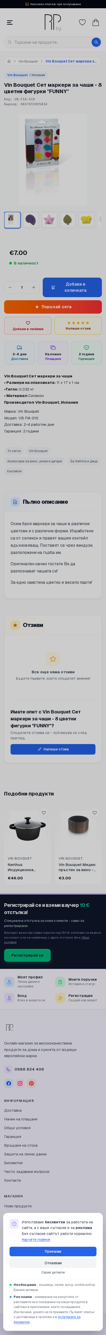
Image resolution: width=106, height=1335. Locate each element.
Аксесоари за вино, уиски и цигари (34, 461)
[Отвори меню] (9, 22)
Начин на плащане (20, 1119)
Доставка (13, 1110)
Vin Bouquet (26, 75)
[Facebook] (8, 1083)
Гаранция (12, 1136)
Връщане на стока (21, 1145)
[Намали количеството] (10, 287)
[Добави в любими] (43, 812)
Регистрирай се (27, 955)
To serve (14, 451)
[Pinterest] (31, 1083)
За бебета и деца (84, 461)
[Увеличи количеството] (33, 287)
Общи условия (17, 1127)
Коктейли (14, 471)
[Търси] (96, 42)
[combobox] (53, 42)
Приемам (53, 1251)
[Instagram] (20, 1083)
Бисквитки (13, 1162)
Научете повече (36, 1239)
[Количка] (96, 22)
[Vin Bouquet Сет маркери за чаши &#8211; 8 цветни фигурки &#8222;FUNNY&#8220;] (12, 219)
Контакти (12, 1180)
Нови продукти (18, 1206)
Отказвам (53, 1263)
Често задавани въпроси (26, 1171)
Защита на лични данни (25, 1154)
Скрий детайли (53, 1272)
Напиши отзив (56, 749)
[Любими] (82, 22)
